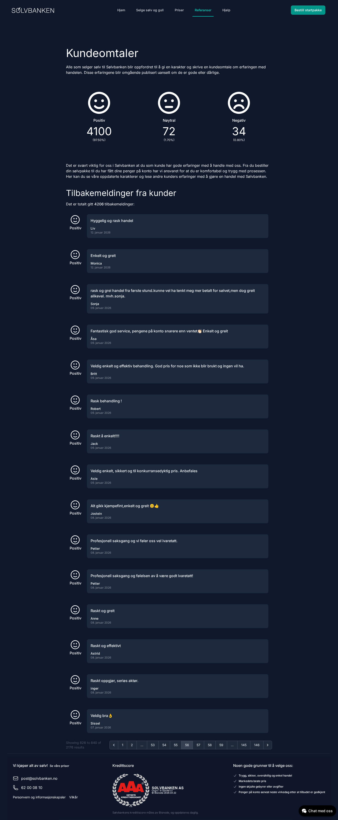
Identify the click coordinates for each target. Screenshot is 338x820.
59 (221, 745)
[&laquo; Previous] (113, 745)
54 (164, 745)
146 (257, 745)
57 (198, 745)
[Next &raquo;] (267, 745)
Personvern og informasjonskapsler (39, 797)
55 (176, 745)
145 (243, 745)
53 (153, 745)
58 (210, 745)
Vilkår (73, 797)
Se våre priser (59, 766)
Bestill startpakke (308, 10)
